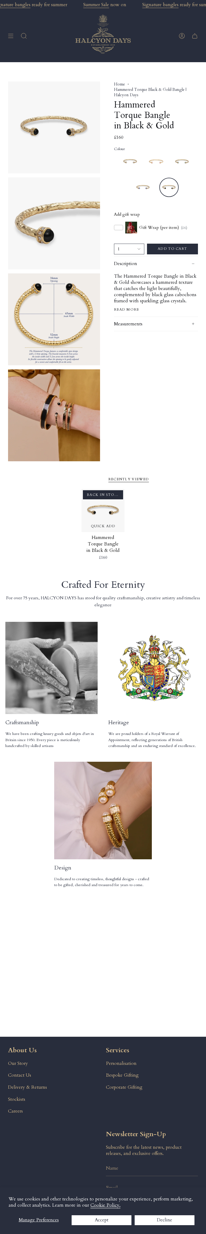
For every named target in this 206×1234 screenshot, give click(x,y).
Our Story (18, 1063)
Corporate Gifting (124, 1087)
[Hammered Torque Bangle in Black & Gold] (103, 510)
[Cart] (195, 36)
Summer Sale (96, 5)
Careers (15, 1111)
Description (125, 264)
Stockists (16, 1099)
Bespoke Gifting (122, 1075)
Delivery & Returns (27, 1087)
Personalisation (121, 1063)
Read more (126, 310)
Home (119, 84)
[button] (24, 36)
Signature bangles (160, 5)
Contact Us (19, 1075)
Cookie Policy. (105, 1205)
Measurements (128, 324)
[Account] (182, 36)
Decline (164, 1220)
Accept (101, 1220)
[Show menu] (11, 36)
